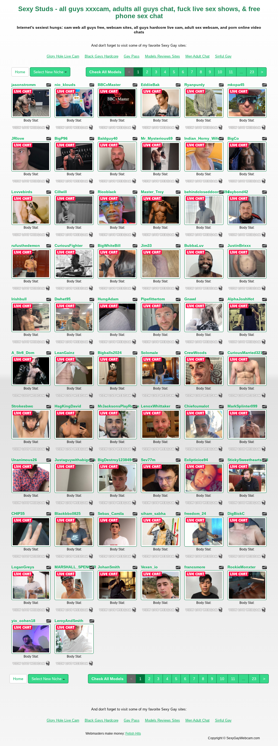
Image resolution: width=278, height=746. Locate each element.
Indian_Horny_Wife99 (204, 138)
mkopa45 (236, 84)
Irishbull (19, 299)
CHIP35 (18, 513)
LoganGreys (22, 567)
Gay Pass (132, 56)
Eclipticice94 (196, 460)
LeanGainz (64, 352)
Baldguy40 (108, 138)
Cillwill (61, 192)
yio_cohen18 (23, 621)
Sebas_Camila (111, 513)
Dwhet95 (63, 299)
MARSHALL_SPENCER (75, 567)
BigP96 (61, 138)
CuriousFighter (69, 245)
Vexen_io (149, 567)
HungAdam (108, 299)
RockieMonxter (241, 567)
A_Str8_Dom (22, 352)
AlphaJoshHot (241, 299)
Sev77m (148, 460)
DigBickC (236, 513)
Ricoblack (107, 192)
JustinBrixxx (239, 245)
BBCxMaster (109, 84)
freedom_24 (195, 513)
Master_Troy (152, 192)
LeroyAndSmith (69, 621)
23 (252, 72)
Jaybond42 (238, 192)
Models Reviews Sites (162, 56)
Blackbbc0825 (68, 513)
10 (220, 72)
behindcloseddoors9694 (206, 192)
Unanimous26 (24, 460)
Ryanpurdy (194, 84)
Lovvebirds (21, 192)
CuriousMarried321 (245, 352)
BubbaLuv (194, 245)
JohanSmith (109, 567)
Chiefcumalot (196, 406)
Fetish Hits (133, 733)
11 (231, 72)
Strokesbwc (22, 406)
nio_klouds (65, 84)
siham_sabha (153, 513)
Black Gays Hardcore (101, 56)
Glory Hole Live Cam (63, 56)
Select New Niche (49, 72)
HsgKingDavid (68, 406)
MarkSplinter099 (242, 406)
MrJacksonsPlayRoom (118, 406)
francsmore (194, 567)
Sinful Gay (223, 56)
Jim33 (146, 245)
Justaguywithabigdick (75, 460)
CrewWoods (195, 352)
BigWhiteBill (109, 245)
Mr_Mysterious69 (157, 138)
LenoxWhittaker (155, 406)
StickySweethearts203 (248, 460)
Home (20, 72)
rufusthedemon (25, 245)
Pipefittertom (153, 299)
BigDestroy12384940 (117, 460)
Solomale (149, 352)
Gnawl (190, 299)
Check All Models (105, 72)
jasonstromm (23, 84)
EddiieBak (150, 84)
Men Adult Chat (197, 56)
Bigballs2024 (110, 352)
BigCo (233, 138)
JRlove (17, 138)
